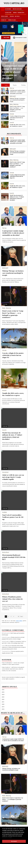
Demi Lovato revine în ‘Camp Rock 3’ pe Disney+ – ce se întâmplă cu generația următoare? (12, 799)
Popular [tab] (15, 85)
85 (18, 616)
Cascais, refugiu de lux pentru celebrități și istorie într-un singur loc (17, 117)
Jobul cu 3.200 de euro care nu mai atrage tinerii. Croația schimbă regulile (13, 477)
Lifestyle (12, 114)
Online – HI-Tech (14, 16)
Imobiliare (4, 512)
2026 (3, 689)
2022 (3, 699)
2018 (3, 709)
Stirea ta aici (12, 20)
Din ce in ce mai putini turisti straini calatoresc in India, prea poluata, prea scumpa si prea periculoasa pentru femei (14, 647)
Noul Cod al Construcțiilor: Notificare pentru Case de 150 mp (12, 517)
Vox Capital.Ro (14, 3)
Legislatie (8, 12)
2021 (3, 702)
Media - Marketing (14, 104)
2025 (3, 692)
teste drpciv (19, 620)
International (5, 472)
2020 (3, 704)
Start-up (3, 20)
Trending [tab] (23, 85)
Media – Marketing (18, 12)
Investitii (12, 122)
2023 (3, 697)
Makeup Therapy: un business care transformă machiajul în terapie (17, 100)
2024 (3, 694)
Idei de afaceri (17, 9)
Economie (8, 9)
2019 (3, 706)
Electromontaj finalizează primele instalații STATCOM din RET (13, 557)
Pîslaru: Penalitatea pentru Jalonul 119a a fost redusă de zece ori (12, 599)
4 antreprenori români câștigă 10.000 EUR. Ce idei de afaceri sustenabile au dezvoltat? (13, 72)
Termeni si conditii (7, 837)
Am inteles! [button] (14, 841)
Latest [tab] (6, 85)
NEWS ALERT (4, 16)
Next (21, 616)
